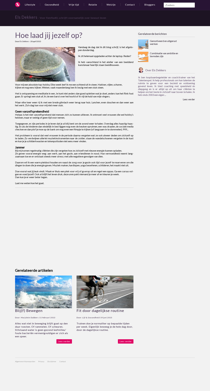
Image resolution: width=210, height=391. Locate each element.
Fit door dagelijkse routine (100, 310)
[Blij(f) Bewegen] (43, 307)
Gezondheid (52, 4)
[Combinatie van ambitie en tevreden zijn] (143, 57)
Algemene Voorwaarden (25, 361)
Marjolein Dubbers (30, 317)
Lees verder (64, 341)
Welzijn (111, 4)
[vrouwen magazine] (17, 4)
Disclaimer (51, 361)
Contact (130, 4)
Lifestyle (30, 4)
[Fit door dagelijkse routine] (105, 307)
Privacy (41, 361)
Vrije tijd (74, 4)
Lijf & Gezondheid (91, 317)
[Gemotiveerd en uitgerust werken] (143, 44)
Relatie (93, 4)
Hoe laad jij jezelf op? (48, 35)
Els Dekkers (26, 17)
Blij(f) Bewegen (29, 310)
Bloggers (149, 4)
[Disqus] (74, 226)
